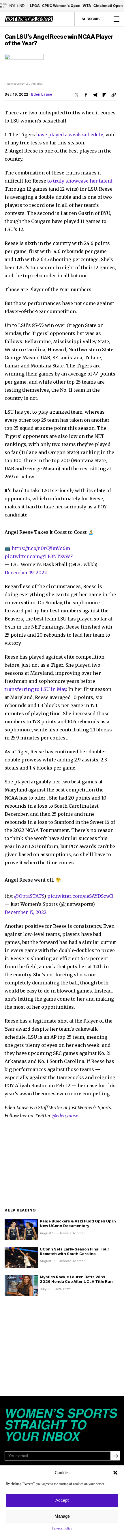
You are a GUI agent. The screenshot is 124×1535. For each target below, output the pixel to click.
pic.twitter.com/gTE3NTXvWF (39, 556)
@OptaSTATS (29, 896)
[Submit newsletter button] (115, 1456)
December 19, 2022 (26, 572)
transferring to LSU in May (35, 689)
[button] (115, 1472)
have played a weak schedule (69, 134)
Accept (62, 1500)
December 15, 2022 (25, 912)
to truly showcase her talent (79, 181)
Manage (62, 1516)
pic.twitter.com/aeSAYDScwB (80, 896)
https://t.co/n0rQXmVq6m (41, 548)
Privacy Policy (62, 1528)
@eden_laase (65, 1115)
